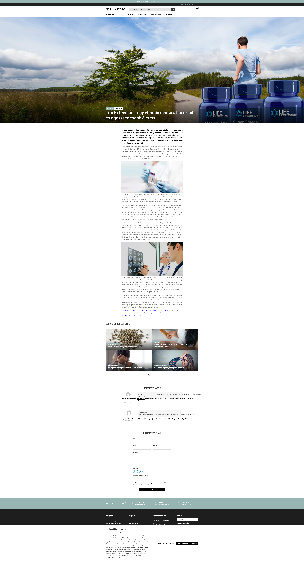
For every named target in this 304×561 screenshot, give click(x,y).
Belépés (131, 521)
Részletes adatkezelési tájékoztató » (116, 557)
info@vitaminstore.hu (163, 520)
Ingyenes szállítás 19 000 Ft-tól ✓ (189, 4)
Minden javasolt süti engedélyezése (187, 543)
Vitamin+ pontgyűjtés (111, 521)
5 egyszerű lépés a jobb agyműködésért (169, 367)
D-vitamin (108, 525)
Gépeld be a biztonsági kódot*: (140, 475)
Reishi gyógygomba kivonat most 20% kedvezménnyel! (152, 1)
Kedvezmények (157, 15)
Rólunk (107, 519)
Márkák (132, 15)
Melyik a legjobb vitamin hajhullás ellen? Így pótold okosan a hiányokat (173, 345)
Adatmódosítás (133, 523)
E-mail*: (135, 445)
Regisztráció (132, 519)
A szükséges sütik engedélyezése (164, 543)
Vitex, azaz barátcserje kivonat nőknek (122, 346)
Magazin (170, 15)
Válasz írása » (141, 400)
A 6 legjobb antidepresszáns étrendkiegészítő (125, 367)
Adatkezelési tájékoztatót (150, 483)
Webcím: (155, 445)
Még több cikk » (152, 375)
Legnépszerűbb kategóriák (113, 523)
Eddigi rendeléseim (134, 525)
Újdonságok (143, 15)
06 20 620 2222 (161, 524)
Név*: (134, 438)
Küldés (152, 489)
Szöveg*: (135, 452)
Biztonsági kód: (137, 468)
